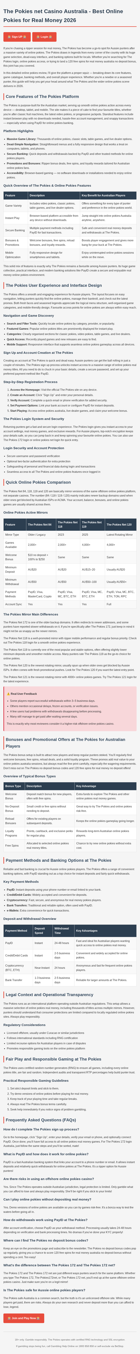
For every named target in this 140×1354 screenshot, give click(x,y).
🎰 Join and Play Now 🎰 (24, 1318)
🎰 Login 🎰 (44, 36)
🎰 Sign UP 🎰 (17, 36)
